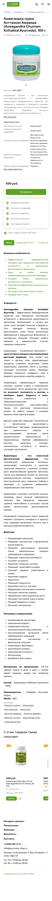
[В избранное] (20, 798)
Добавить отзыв (14, 35)
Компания (9, 830)
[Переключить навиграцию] (3, 4)
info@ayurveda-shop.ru (15, 848)
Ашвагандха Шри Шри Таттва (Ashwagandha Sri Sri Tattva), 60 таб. (20, 783)
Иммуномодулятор (31, 718)
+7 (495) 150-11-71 (12, 844)
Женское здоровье (12, 714)
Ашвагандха (28, 705)
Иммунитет (25, 710)
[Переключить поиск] (42, 4)
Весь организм (11, 710)
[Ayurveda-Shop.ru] (13, 4)
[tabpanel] (26, 488)
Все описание (10, 117)
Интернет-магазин (14, 821)
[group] (26, 65)
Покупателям (11, 826)
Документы (10, 834)
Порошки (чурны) (12, 705)
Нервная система (12, 718)
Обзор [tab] (9, 242)
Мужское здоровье (32, 714)
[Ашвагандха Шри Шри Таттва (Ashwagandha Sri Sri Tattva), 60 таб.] (21, 759)
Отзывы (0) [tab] (43, 242)
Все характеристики (13, 169)
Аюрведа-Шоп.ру (12, 874)
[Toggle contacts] (36, 4)
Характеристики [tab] (25, 242)
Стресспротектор (12, 722)
